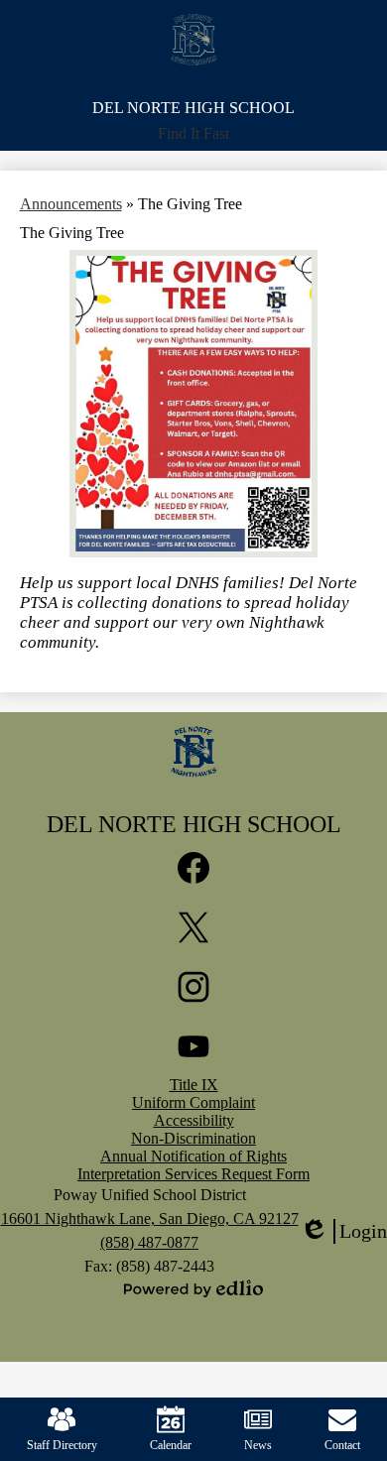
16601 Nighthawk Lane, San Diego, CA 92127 (150, 1218)
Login (343, 1232)
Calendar (171, 1445)
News (258, 1445)
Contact (342, 1445)
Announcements (71, 203)
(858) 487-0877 (149, 1242)
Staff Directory (62, 1445)
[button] (193, 134)
